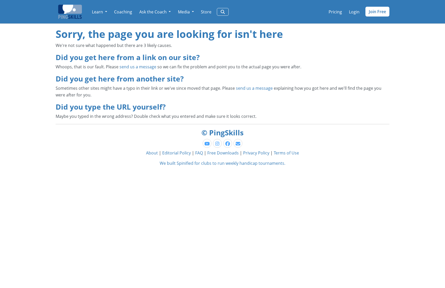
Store (206, 12)
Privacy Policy (256, 153)
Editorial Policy (176, 153)
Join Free (377, 11)
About (152, 153)
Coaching (123, 12)
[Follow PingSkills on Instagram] (217, 143)
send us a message (137, 67)
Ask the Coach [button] (153, 12)
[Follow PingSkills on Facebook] (227, 143)
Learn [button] (98, 12)
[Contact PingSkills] (238, 143)
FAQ (199, 153)
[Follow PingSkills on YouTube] (207, 143)
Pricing (335, 12)
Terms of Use (286, 153)
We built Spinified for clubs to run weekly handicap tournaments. (222, 163)
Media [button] (184, 12)
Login (354, 12)
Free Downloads (223, 153)
